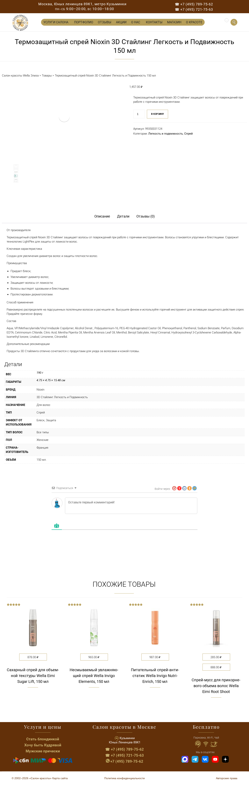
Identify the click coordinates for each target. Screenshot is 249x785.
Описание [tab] (102, 216)
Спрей (188, 133)
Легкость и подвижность (165, 133)
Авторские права (226, 778)
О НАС (135, 22)
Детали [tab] (123, 216)
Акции (121, 22)
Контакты (154, 22)
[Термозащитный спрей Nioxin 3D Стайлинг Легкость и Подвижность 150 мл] (16, 173)
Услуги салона (55, 22)
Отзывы (104, 22)
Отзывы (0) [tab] (145, 216)
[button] (33, 705)
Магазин (174, 22)
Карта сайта (60, 778)
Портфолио (83, 22)
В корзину (157, 114)
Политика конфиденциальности (124, 778)
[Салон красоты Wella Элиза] (20, 22)
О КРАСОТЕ (194, 22)
